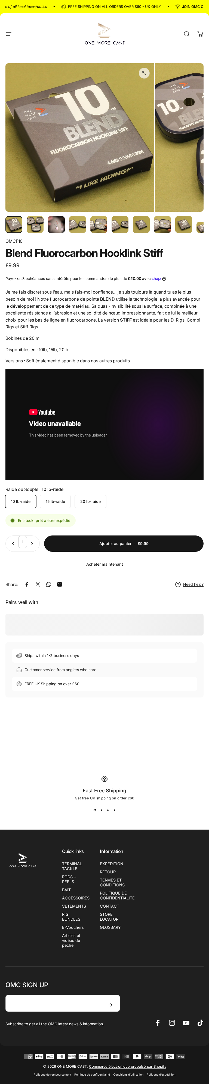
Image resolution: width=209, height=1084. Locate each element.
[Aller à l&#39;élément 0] (13, 224)
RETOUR (108, 872)
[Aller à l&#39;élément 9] (183, 224)
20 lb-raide (90, 501)
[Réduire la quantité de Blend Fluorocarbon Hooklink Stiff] (12, 544)
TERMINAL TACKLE (72, 866)
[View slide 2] (101, 810)
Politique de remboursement (52, 1074)
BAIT (66, 889)
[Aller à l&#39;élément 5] (98, 224)
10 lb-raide (20, 501)
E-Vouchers (73, 927)
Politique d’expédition (161, 1074)
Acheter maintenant (104, 564)
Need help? (193, 584)
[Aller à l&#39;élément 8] (162, 224)
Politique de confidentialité (92, 1074)
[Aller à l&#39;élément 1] (35, 224)
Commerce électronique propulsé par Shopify (127, 1066)
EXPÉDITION (111, 863)
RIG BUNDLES (71, 916)
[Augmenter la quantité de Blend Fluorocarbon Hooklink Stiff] (33, 544)
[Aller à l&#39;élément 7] (141, 224)
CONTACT (109, 906)
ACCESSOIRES (76, 898)
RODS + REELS (69, 879)
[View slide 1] (94, 810)
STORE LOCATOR (109, 916)
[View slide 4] (114, 810)
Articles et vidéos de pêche (71, 940)
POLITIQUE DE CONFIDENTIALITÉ (117, 895)
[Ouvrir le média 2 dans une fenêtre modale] (144, 73)
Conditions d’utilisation (128, 1074)
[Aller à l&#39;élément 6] (120, 224)
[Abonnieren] (110, 1004)
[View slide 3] (107, 810)
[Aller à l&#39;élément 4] (77, 224)
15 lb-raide (55, 501)
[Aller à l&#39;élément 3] (56, 224)
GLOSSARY (110, 927)
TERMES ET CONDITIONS (112, 882)
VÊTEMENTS (74, 906)
